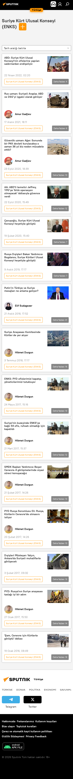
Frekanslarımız (25, 721)
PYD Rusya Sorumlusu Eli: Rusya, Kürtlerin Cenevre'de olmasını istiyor (24, 514)
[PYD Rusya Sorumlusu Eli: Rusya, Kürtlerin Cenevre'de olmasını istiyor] (58, 516)
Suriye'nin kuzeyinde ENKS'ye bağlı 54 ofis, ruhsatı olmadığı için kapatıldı (24, 426)
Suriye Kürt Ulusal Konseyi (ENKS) (23, 81)
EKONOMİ (50, 689)
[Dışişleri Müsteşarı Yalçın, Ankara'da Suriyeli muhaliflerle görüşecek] (58, 562)
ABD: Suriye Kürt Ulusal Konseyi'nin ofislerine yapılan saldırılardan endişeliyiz (21, 61)
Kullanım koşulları (46, 721)
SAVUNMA (66, 689)
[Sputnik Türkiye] (11, 5)
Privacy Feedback (36, 736)
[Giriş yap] (60, 4)
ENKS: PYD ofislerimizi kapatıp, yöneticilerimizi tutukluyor (23, 380)
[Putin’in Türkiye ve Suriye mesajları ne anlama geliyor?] (58, 293)
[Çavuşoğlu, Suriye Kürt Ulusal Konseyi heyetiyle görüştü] (58, 225)
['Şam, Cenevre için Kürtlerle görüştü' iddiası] (58, 640)
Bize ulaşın (8, 726)
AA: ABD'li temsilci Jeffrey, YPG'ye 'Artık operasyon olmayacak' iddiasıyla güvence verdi (22, 192)
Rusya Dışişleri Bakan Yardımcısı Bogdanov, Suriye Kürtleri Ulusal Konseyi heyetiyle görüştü (23, 257)
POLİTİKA (34, 689)
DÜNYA (20, 689)
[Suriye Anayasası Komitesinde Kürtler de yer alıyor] (58, 338)
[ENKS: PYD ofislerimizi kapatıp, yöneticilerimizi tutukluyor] (58, 383)
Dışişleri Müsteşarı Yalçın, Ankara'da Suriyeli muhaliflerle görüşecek (22, 558)
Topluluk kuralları (26, 726)
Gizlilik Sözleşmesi (13, 736)
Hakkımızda (8, 721)
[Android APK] (13, 747)
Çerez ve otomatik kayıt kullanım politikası (27, 731)
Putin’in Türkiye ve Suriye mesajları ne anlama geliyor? (21, 289)
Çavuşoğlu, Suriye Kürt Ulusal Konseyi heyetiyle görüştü (22, 222)
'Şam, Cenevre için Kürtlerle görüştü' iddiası (21, 637)
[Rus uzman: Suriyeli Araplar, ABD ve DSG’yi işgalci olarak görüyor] (58, 100)
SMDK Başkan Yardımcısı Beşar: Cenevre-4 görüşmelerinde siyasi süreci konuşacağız (24, 470)
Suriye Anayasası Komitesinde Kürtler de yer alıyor (22, 334)
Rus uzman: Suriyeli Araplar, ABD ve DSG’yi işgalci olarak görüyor (23, 95)
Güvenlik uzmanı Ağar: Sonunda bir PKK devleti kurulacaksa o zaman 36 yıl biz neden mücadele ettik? (24, 145)
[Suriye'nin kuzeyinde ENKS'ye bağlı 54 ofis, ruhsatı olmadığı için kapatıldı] (58, 428)
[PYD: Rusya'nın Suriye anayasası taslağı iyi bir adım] (58, 596)
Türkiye (7, 689)
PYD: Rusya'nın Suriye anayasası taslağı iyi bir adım (23, 593)
